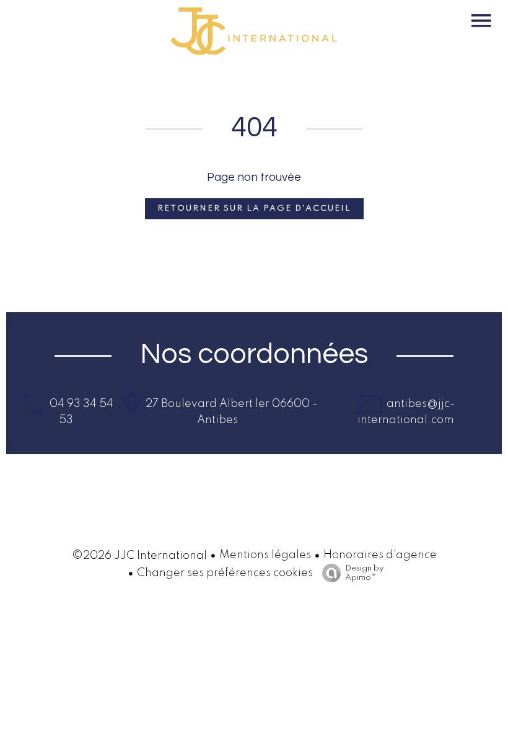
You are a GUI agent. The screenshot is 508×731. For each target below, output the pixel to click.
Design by (364, 573)
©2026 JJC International (139, 555)
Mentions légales (265, 555)
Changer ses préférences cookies (225, 573)
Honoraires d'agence (380, 555)
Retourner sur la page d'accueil (254, 208)
